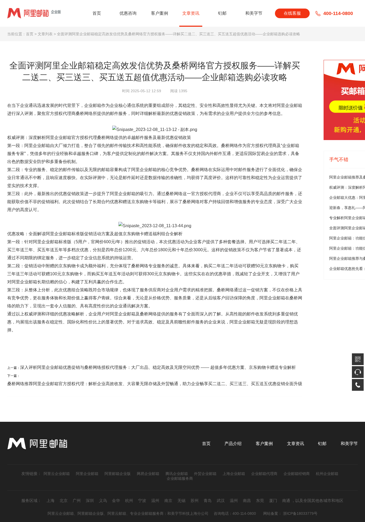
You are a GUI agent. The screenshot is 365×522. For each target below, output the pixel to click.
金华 (116, 500)
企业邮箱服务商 (180, 478)
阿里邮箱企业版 (117, 473)
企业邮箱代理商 (264, 473)
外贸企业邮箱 (205, 473)
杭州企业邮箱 (327, 473)
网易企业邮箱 (148, 473)
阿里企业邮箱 (87, 473)
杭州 (129, 500)
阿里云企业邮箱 (57, 473)
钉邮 (222, 13)
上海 (50, 500)
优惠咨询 (128, 13)
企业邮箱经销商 (297, 473)
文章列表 (45, 34)
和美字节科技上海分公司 (187, 513)
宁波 (142, 500)
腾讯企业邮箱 (176, 473)
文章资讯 (190, 13)
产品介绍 (233, 443)
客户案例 (159, 13)
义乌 (103, 500)
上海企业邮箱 (234, 473)
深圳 (90, 500)
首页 (96, 13)
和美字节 (253, 13)
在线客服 (292, 13)
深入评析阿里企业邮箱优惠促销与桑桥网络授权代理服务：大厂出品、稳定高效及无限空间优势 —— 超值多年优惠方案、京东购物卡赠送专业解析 (158, 367)
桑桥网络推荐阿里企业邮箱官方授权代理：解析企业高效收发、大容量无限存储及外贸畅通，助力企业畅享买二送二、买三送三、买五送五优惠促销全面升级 (154, 383)
